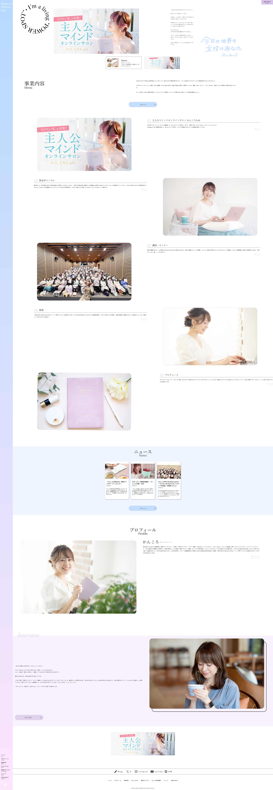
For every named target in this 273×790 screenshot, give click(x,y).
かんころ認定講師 (156, 780)
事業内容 (126, 780)
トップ (109, 780)
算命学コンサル (145, 780)
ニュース (166, 780)
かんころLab (134, 780)
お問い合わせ (174, 780)
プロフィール (117, 780)
